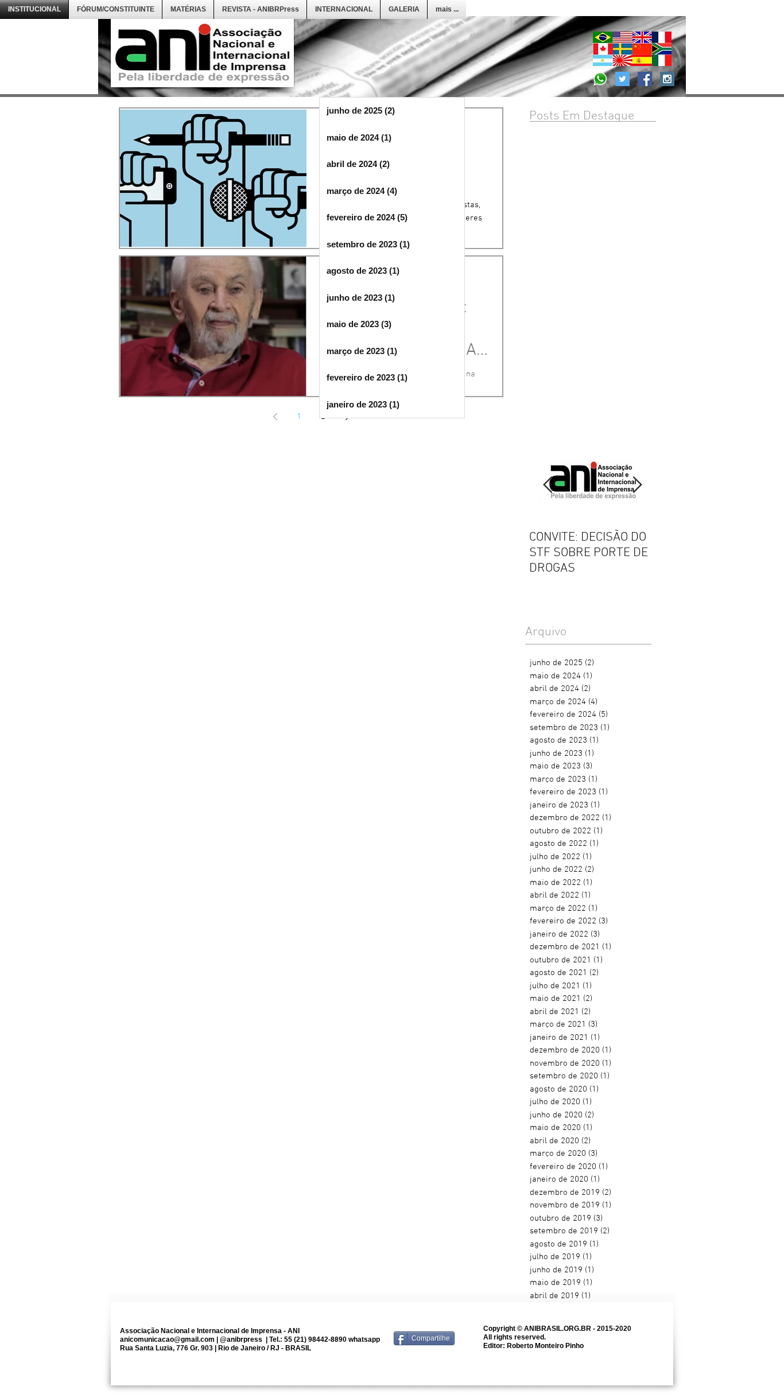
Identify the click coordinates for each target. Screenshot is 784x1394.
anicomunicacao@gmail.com (167, 1339)
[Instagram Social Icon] (667, 79)
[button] (115, 9)
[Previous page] (275, 416)
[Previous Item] (547, 485)
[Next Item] (637, 485)
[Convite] (600, 79)
